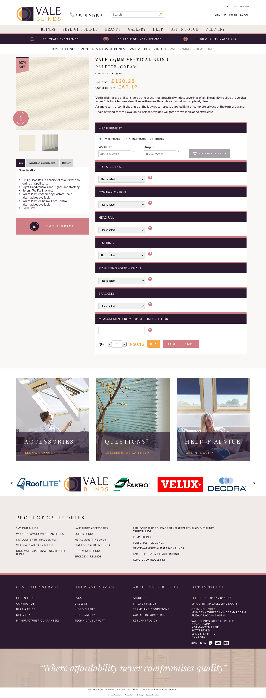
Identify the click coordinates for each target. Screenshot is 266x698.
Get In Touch (184, 29)
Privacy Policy (145, 603)
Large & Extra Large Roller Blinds (156, 554)
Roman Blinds (142, 537)
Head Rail (106, 217)
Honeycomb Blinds (87, 550)
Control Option (112, 192)
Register (232, 6)
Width (103, 147)
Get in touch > (199, 452)
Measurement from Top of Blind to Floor (133, 319)
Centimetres (137, 138)
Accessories (49, 441)
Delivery (215, 29)
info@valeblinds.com (219, 603)
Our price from (105, 87)
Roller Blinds (84, 533)
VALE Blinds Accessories (91, 528)
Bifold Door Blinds (88, 556)
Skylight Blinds (80, 29)
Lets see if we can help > (128, 452)
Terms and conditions (151, 609)
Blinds (48, 29)
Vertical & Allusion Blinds (34, 545)
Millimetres (112, 138)
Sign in (244, 6)
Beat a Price (26, 609)
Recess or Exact (112, 167)
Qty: (102, 344)
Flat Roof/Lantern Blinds (92, 545)
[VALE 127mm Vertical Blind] (52, 93)
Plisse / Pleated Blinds (148, 542)
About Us (140, 598)
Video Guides (85, 609)
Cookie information (149, 614)
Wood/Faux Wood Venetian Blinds (40, 533)
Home (55, 49)
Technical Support (90, 620)
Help (158, 29)
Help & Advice (213, 441)
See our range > (40, 452)
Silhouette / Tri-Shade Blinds (36, 539)
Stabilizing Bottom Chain (120, 268)
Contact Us (25, 603)
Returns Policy (145, 620)
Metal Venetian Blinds (90, 539)
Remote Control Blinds (149, 559)
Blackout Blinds (202, 528)
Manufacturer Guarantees (38, 620)
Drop (147, 147)
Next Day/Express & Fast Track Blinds (158, 548)
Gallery (137, 29)
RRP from (101, 82)
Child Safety (85, 614)
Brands (113, 29)
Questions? (127, 441)
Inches (159, 138)
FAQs (78, 598)
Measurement (110, 128)
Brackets (106, 293)
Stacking (106, 243)
